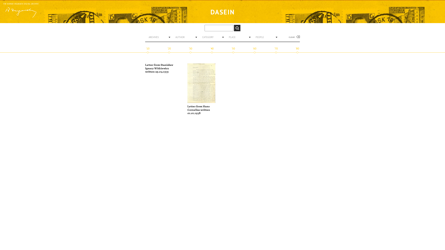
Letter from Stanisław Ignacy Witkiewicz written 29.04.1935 (159, 68)
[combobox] (158, 37)
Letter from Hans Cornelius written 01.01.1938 (198, 109)
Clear (292, 37)
